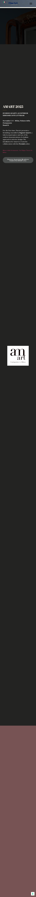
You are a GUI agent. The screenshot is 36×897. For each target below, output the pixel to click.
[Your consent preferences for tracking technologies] (33, 894)
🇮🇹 (4, 2)
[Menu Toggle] (30, 3)
